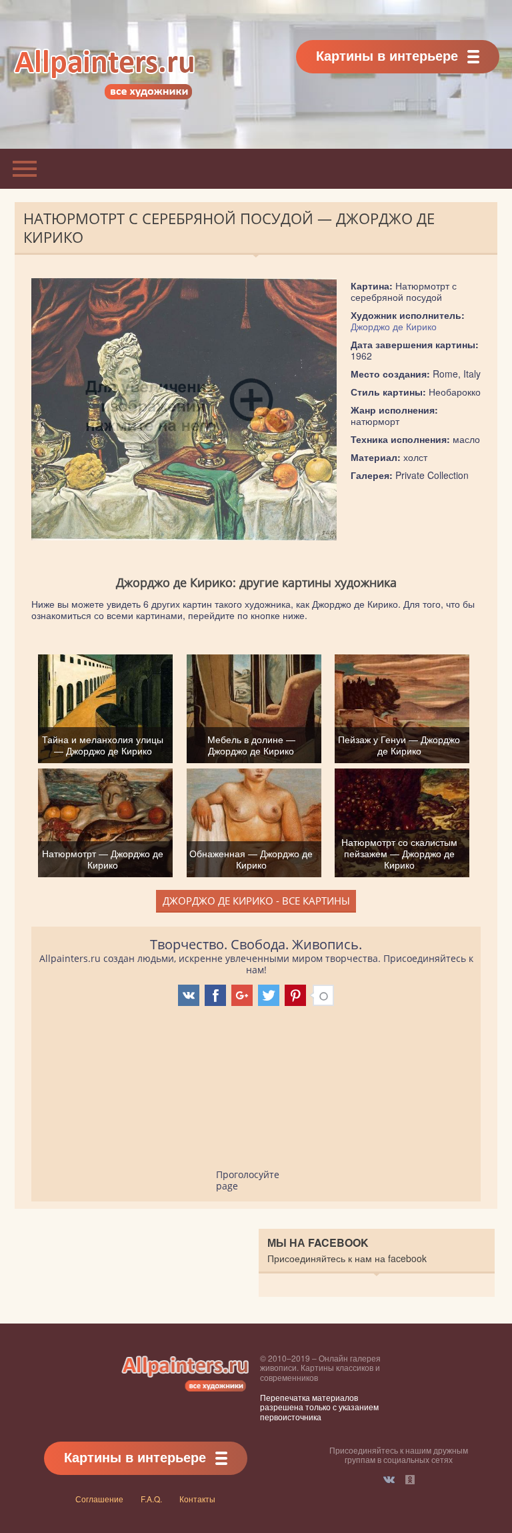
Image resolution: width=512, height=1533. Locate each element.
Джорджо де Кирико (394, 326)
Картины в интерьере (387, 55)
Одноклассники (410, 1479)
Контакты (197, 1498)
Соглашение (99, 1498)
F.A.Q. (151, 1498)
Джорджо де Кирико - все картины (256, 900)
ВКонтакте (389, 1479)
